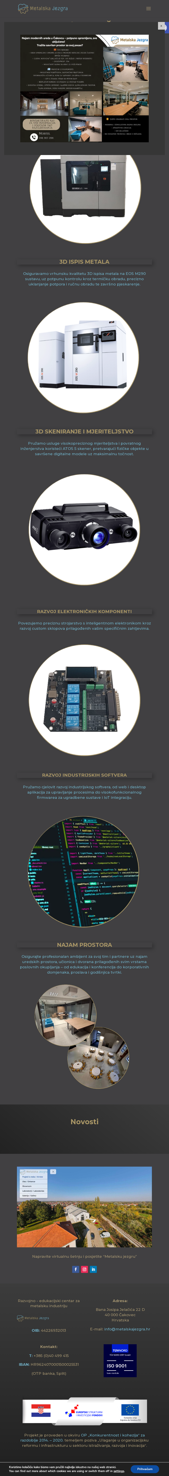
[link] (43, 8)
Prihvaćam (144, 1469)
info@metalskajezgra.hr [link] (127, 1329)
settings (119, 1471)
